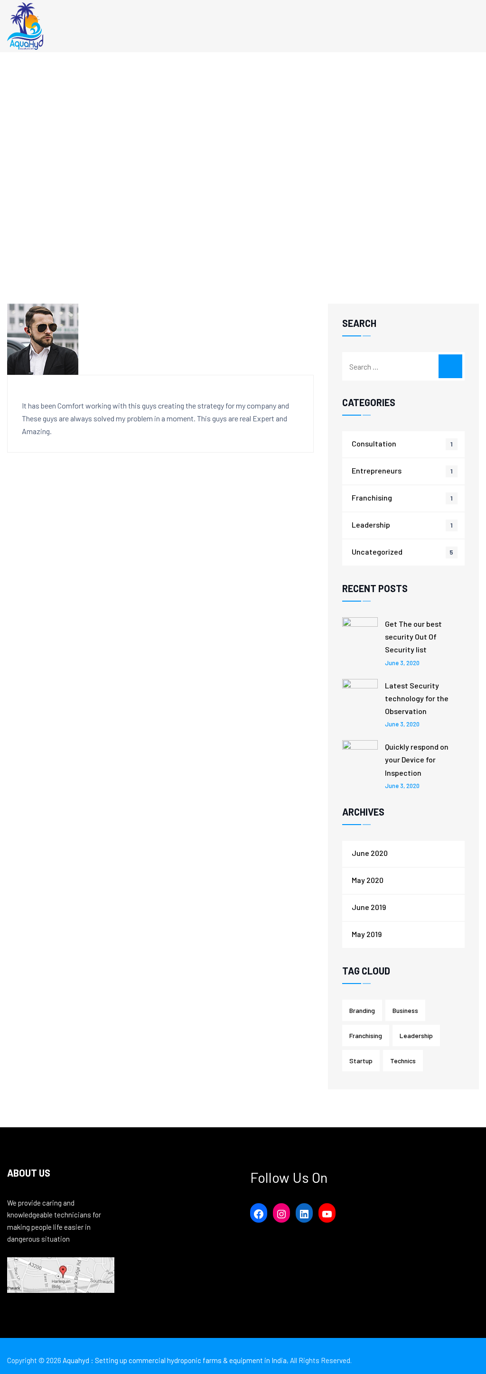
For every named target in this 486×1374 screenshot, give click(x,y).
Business (405, 1010)
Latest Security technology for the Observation (417, 698)
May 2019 (367, 933)
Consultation (374, 443)
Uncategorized (377, 551)
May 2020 (367, 879)
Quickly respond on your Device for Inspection (417, 759)
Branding (362, 1010)
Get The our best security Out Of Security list (413, 636)
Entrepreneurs (377, 470)
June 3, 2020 (402, 663)
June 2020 (370, 852)
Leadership (371, 524)
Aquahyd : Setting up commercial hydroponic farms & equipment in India (175, 1360)
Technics (403, 1061)
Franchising (372, 497)
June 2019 (369, 906)
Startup (361, 1061)
